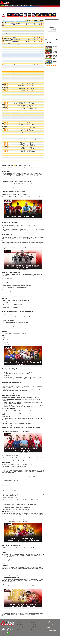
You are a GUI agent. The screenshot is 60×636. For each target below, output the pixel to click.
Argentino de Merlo (32, 99)
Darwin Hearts (14, 41)
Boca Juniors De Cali (22, 122)
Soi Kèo (27, 5)
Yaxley (30, 150)
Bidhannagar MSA (14, 45)
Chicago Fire (31, 76)
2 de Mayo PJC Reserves (21, 92)
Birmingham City (22, 143)
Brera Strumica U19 (18, 26)
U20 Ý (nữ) (13, 34)
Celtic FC (30, 129)
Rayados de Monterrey (22, 76)
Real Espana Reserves (22, 120)
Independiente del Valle (21, 85)
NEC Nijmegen (31, 130)
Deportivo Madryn (22, 108)
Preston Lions (13, 61)
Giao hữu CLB (3, 27)
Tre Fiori (24, 161)
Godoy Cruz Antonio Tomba (33, 108)
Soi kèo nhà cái (33, 627)
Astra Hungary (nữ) (18, 39)
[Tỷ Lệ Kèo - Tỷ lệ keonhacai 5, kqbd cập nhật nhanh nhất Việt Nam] (4, 2)
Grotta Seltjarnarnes (32, 127)
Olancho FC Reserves (32, 119)
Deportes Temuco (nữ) (22, 139)
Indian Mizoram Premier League (6, 63)
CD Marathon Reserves (32, 118)
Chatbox (20, 5)
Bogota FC (30, 122)
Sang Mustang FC (14, 37)
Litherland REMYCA (32, 151)
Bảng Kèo (23, 5)
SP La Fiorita (31, 161)
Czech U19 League (4, 22)
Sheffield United (31, 144)
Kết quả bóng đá (33, 622)
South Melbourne (18, 61)
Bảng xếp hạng (33, 626)
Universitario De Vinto (22, 102)
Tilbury (24, 154)
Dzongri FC (18, 37)
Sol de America (23, 111)
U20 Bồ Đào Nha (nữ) (17, 34)
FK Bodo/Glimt (23, 130)
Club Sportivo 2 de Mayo (21, 114)
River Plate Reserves (22, 88)
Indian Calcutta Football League (6, 43)
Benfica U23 (31, 132)
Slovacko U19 (17, 24)
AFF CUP (31, 5)
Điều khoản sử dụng (20, 626)
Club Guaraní (31, 114)
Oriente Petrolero (31, 103)
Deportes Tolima (31, 85)
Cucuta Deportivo (22, 83)
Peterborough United (32, 145)
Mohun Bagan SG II (18, 44)
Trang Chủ (2, 5)
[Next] (58, 15)
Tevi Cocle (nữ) (31, 81)
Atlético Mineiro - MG (32, 90)
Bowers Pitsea (31, 154)
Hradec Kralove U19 (13, 23)
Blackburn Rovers (22, 144)
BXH (17, 5)
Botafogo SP (31, 105)
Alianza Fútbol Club (32, 83)
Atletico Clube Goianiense (21, 105)
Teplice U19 (14, 24)
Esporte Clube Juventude (21, 106)
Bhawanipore (17, 45)
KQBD (10, 5)
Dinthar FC (18, 64)
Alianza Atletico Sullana (21, 124)
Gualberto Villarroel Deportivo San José (19, 103)
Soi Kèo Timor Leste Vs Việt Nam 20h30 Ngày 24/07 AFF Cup (55, 52)
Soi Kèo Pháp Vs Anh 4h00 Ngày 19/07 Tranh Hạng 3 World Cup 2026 (55, 62)
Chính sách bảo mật (20, 622)
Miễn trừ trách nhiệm (20, 624)
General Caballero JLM (21, 112)
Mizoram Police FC (14, 64)
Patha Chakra (13, 46)
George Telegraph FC (13, 44)
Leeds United (31, 142)
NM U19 (3, 25)
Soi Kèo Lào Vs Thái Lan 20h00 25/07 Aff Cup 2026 (55, 47)
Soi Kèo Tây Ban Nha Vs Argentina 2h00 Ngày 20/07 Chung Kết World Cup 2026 (55, 57)
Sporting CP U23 (22, 132)
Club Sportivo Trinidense (32, 111)
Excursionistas (23, 99)
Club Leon (23, 75)
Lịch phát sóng (13, 5)
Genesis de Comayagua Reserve (34, 120)
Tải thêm (51, 65)
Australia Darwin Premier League (6, 40)
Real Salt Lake (31, 75)
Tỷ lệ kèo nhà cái (4, 613)
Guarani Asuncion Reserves (33, 92)
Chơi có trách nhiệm (20, 627)
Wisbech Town (23, 150)
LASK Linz (23, 129)
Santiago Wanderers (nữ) (21, 138)
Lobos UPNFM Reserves (21, 119)
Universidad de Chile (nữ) (33, 138)
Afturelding (23, 127)
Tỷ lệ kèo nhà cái (3, 627)
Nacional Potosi (31, 102)
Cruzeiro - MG (23, 90)
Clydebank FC (31, 147)
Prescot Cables (23, 151)
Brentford (30, 143)
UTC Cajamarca (31, 124)
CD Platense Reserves (22, 118)
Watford (24, 145)
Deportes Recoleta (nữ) (32, 139)
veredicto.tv (51, 622)
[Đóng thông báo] (58, 8)
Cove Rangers (23, 148)
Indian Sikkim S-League (5, 36)
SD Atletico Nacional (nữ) (21, 81)
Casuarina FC (17, 41)
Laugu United (31, 73)
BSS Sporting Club (17, 46)
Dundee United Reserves (32, 148)
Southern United (22, 73)
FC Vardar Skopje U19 (13, 26)
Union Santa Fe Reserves (33, 88)
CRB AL (30, 106)
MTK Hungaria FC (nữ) (13, 39)
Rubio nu (30, 112)
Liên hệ (18, 629)
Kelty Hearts (23, 147)
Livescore (6, 5)
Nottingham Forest (22, 142)
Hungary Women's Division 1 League (6, 38)
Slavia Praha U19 (18, 23)
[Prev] (6, 15)
